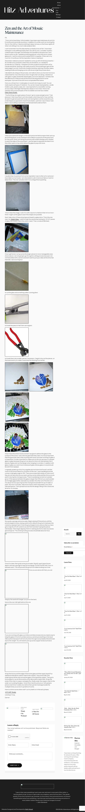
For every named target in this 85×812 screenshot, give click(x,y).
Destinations (55, 8)
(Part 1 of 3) (72, 611)
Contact (58, 17)
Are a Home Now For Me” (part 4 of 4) (72, 673)
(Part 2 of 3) (72, 594)
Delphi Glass (15, 219)
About (59, 5)
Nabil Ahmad (29, 809)
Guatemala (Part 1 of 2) (71, 709)
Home (59, 2)
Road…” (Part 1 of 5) (71, 691)
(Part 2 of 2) (73, 629)
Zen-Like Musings (58, 12)
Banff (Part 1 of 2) (73, 646)
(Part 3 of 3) (72, 577)
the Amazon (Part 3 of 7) (71, 726)
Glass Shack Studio (11, 92)
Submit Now (13, 765)
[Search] (78, 533)
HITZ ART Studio (10, 692)
